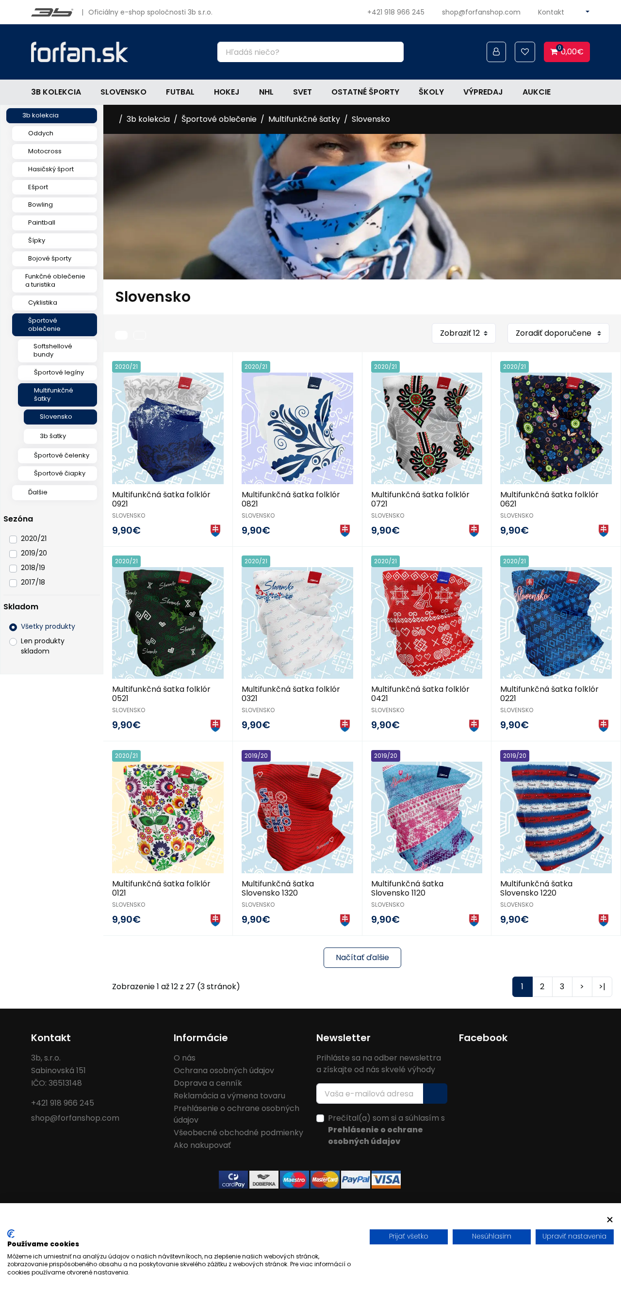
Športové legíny (59, 372)
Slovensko (123, 92)
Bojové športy (49, 258)
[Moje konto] (496, 52)
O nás (185, 1057)
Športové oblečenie (44, 324)
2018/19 (33, 567)
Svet (302, 92)
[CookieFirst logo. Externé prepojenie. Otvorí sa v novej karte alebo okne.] (11, 1233)
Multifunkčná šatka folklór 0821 (291, 499)
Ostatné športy (365, 92)
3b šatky (53, 436)
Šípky (36, 240)
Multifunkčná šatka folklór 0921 (161, 499)
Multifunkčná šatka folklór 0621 (549, 499)
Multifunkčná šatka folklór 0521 (161, 694)
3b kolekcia (56, 92)
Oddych (40, 133)
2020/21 (34, 538)
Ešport (38, 187)
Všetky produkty (48, 626)
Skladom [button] (20, 606)
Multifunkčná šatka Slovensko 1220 (536, 888)
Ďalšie (38, 492)
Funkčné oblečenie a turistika (55, 280)
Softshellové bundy (52, 350)
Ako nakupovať (202, 1145)
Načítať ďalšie (362, 957)
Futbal (180, 92)
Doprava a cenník (208, 1083)
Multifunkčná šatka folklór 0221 (549, 694)
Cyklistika (42, 302)
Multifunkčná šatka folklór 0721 (420, 499)
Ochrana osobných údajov (224, 1070)
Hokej (227, 92)
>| (602, 986)
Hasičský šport (51, 169)
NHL (266, 92)
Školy (431, 92)
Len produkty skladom (43, 646)
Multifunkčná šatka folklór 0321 (291, 694)
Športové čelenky (61, 455)
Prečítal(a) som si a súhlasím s (386, 1129)
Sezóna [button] (18, 518)
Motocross (45, 151)
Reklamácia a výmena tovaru (229, 1095)
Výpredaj (483, 92)
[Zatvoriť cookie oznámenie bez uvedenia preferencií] (610, 1219)
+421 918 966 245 (396, 12)
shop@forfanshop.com (481, 12)
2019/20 (34, 553)
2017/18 (33, 582)
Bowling (40, 204)
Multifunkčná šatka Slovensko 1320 (278, 888)
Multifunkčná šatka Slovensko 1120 (407, 888)
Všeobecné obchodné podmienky (238, 1132)
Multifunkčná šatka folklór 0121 (161, 888)
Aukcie (537, 92)
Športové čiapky (59, 473)
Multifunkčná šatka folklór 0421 (420, 694)
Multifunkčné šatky (53, 394)
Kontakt (551, 12)
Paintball (41, 222)
